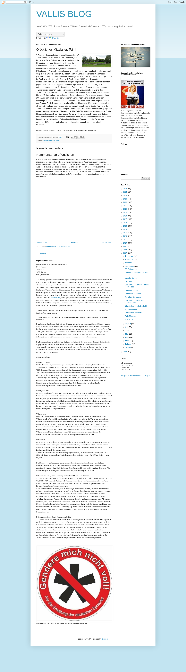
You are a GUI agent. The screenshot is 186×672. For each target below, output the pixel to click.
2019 (125, 212)
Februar (128, 344)
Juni (127, 330)
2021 (125, 206)
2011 (125, 240)
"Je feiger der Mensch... (134, 297)
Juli (126, 327)
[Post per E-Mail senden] (67, 137)
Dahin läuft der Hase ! (133, 294)
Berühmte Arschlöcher (51, 141)
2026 (125, 189)
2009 (125, 246)
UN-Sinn (128, 282)
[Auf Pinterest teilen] (83, 137)
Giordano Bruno (131, 290)
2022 (125, 202)
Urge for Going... (131, 278)
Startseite (74, 243)
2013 (125, 233)
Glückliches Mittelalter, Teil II (136, 306)
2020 (125, 209)
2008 (125, 250)
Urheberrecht (55, 297)
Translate (55, 38)
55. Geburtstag (131, 269)
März (127, 341)
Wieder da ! (129, 319)
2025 (125, 192)
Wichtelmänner (131, 309)
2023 (125, 199)
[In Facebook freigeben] (80, 137)
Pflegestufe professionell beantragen (135, 376)
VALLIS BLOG (64, 14)
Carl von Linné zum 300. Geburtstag (134, 301)
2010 (125, 243)
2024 (125, 195)
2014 (125, 229)
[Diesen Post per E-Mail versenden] (72, 137)
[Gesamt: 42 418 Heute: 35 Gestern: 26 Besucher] (128, 373)
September (129, 266)
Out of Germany (131, 316)
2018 (125, 216)
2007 (125, 253)
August (128, 324)
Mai (127, 334)
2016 (125, 223)
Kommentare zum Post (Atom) (58, 247)
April (127, 337)
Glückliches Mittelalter (133, 313)
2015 (125, 226)
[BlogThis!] (75, 137)
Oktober (128, 263)
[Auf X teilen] (77, 137)
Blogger (105, 639)
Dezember (129, 256)
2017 (125, 219)
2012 (125, 236)
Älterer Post (106, 243)
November (129, 259)
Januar (128, 347)
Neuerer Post (42, 243)
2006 (125, 352)
